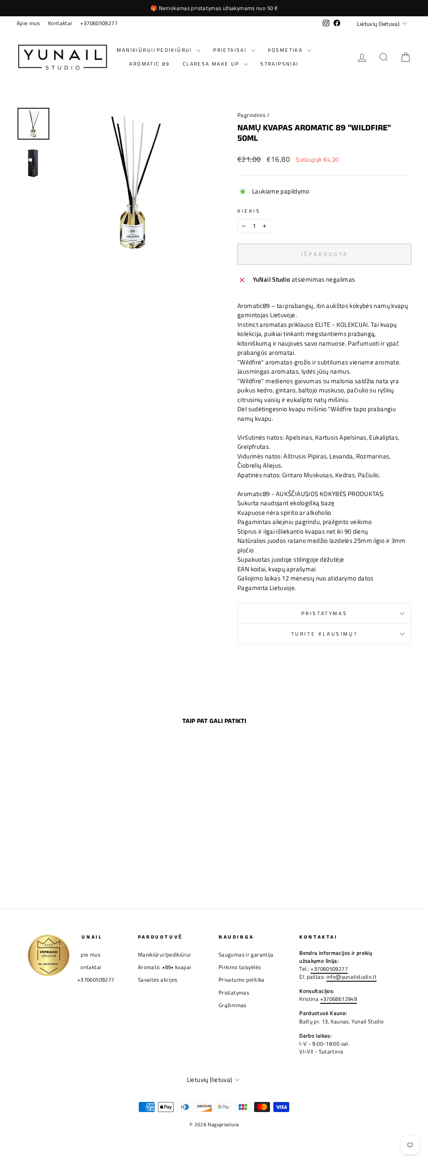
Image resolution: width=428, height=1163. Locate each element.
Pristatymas (324, 613)
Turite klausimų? (324, 634)
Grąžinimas (233, 1005)
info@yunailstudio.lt (351, 977)
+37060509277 (98, 23)
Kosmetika (286, 50)
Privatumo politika (242, 980)
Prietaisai (231, 50)
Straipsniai (279, 64)
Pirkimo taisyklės (240, 967)
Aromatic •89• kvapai (164, 967)
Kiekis (249, 211)
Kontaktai (60, 23)
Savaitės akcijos (158, 980)
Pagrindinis (251, 115)
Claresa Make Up (212, 64)
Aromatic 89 (149, 64)
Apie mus (28, 23)
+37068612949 (338, 999)
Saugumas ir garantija (246, 955)
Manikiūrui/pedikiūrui (155, 50)
